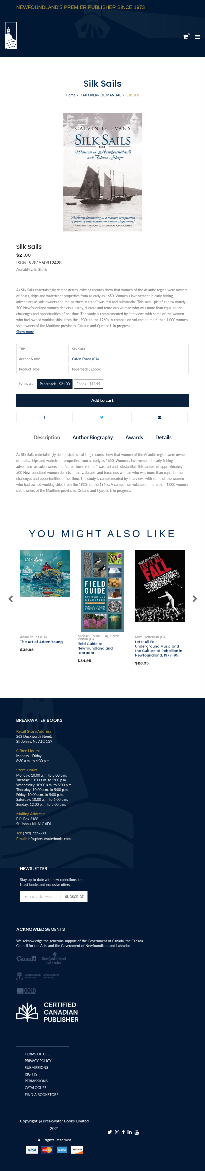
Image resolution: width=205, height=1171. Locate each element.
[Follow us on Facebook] (44, 417)
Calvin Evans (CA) (85, 359)
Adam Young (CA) (33, 637)
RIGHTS (31, 1074)
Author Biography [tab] (92, 437)
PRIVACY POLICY (38, 1061)
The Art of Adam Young (41, 642)
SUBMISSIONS (36, 1067)
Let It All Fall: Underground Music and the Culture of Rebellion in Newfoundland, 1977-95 (158, 649)
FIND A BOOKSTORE (41, 1095)
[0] (185, 36)
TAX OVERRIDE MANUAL (101, 95)
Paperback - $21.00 (55, 384)
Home (70, 95)
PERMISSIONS (36, 1081)
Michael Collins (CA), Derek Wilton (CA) (98, 638)
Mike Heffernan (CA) (150, 637)
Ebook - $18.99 (88, 384)
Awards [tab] (134, 437)
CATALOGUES (35, 1088)
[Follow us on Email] (159, 417)
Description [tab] (47, 437)
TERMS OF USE (37, 1054)
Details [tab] (164, 437)
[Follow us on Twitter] (102, 417)
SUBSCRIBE (74, 896)
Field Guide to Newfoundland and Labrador (95, 648)
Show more (25, 332)
